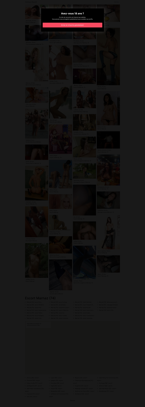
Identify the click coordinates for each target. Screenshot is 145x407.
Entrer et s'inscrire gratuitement (72, 25)
